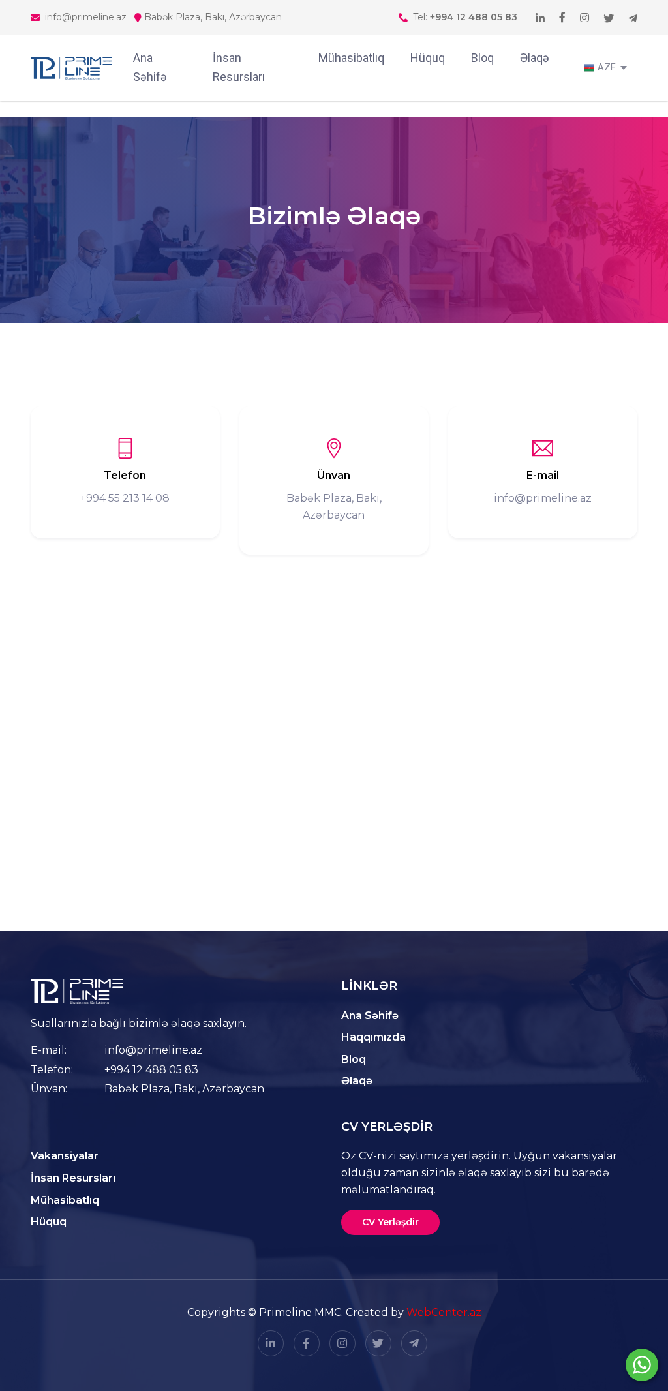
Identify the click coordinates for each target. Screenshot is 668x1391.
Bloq (482, 58)
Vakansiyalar (65, 1156)
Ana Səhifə (150, 67)
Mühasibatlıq (351, 58)
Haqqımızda (373, 1037)
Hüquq (427, 58)
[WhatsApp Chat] (642, 1365)
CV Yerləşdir (390, 1222)
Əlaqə (534, 58)
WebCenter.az (443, 1312)
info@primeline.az (153, 1050)
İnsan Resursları (239, 67)
